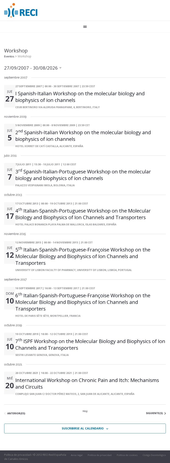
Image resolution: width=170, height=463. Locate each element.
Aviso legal (77, 455)
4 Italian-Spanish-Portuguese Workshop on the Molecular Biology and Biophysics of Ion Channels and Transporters (83, 214)
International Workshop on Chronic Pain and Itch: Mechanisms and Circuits (87, 383)
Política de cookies (127, 455)
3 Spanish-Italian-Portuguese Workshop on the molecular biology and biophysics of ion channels (83, 174)
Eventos (9, 56)
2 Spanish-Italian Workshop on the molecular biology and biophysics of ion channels (83, 135)
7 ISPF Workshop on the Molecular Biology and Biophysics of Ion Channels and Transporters (90, 344)
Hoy (85, 411)
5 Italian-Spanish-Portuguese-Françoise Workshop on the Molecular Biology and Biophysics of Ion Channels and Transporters (82, 256)
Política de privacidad (100, 455)
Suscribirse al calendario (83, 428)
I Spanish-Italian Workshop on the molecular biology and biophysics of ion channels (80, 96)
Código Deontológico (154, 455)
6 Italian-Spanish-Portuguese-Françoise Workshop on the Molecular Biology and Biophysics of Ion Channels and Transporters (82, 302)
